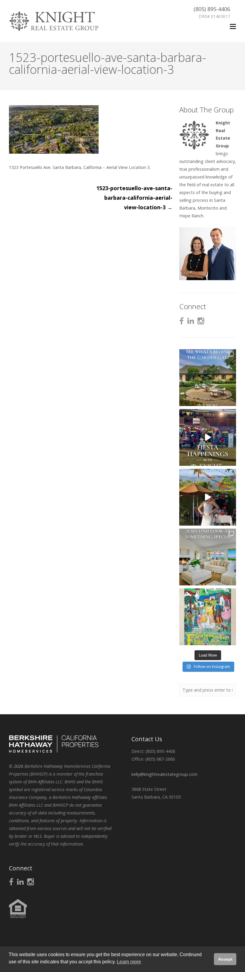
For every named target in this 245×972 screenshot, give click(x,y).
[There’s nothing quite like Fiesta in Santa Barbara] (207, 497)
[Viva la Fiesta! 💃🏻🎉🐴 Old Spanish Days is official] (207, 616)
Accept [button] (225, 959)
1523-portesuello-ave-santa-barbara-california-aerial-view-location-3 (134, 197)
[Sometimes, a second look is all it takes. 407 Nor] (207, 557)
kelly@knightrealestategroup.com (164, 774)
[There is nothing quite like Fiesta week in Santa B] (207, 437)
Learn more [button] (129, 961)
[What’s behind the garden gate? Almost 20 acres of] (207, 377)
